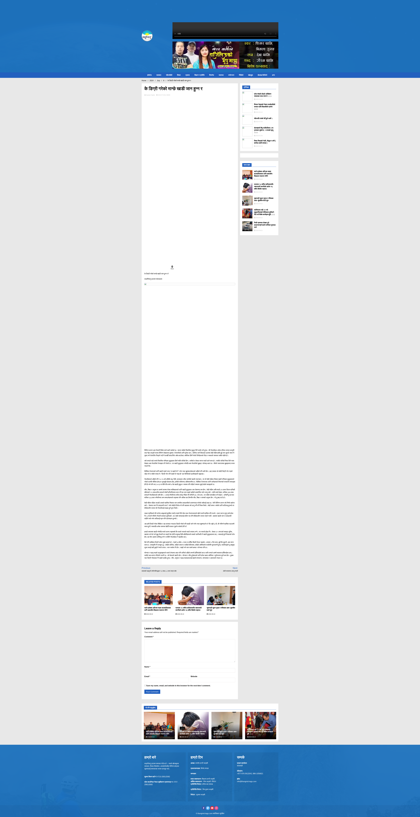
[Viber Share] (158, 268)
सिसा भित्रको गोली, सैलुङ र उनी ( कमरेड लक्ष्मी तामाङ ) (265, 142)
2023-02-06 (259, 135)
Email (147, 676)
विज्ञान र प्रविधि (199, 75)
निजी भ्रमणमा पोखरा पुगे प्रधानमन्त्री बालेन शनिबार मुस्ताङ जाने (265, 225)
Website (194, 676)
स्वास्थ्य (221, 75)
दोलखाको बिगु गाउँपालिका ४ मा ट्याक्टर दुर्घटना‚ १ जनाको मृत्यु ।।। (263, 130)
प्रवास (188, 75)
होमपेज (149, 75)
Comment (149, 637)
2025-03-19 (259, 146)
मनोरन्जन (231, 75)
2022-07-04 (259, 121)
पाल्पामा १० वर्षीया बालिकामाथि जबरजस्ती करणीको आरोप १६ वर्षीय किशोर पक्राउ (189, 609)
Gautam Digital (150, 95)
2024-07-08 (161, 95)
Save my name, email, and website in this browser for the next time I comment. (178, 686)
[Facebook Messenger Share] (152, 268)
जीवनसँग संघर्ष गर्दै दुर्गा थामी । (263, 118)
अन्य (273, 75)
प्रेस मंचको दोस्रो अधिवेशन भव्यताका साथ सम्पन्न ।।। (263, 95)
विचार (179, 75)
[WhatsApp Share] (163, 268)
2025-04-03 (259, 99)
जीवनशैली (169, 75)
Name (147, 667)
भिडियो (241, 75)
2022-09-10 (259, 112)
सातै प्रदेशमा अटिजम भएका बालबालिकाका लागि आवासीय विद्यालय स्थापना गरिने (157, 609)
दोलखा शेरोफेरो (262, 75)
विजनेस (211, 75)
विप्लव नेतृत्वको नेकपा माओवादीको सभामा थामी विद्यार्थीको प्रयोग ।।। (264, 106)
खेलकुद (250, 75)
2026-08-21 (259, 230)
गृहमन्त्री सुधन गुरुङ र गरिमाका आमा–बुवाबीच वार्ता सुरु (263, 199)
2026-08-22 (149, 614)
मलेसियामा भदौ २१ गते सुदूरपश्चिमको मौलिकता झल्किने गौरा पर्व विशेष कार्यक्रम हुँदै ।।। (264, 212)
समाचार (158, 75)
